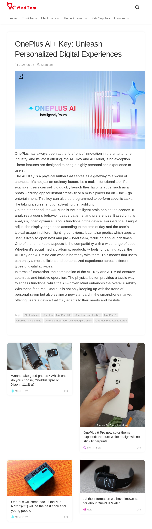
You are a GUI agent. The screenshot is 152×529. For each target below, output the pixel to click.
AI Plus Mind (31, 314)
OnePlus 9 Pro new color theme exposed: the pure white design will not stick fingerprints (112, 437)
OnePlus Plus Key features (111, 320)
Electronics (48, 18)
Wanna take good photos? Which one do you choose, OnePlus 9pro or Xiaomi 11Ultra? (39, 380)
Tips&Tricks (29, 18)
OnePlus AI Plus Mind (28, 320)
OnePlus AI (110, 314)
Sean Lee (47, 64)
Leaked (13, 18)
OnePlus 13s (63, 314)
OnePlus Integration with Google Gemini (68, 320)
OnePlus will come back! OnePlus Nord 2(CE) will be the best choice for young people (38, 506)
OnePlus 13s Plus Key (88, 314)
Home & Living (73, 18)
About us (119, 18)
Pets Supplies (101, 18)
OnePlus (48, 314)
